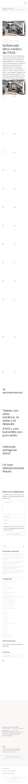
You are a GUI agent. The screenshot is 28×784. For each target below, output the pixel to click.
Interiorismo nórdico (9, 623)
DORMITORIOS (6, 612)
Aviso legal (6, 768)
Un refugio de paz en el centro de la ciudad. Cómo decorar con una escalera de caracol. (13, 563)
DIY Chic (5, 610)
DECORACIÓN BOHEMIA (9, 592)
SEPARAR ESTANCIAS (8, 636)
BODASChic (6, 586)
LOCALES (5, 627)
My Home (5, 631)
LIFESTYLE (5, 625)
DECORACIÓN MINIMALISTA (10, 602)
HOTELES (5, 614)
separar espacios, (7, 61)
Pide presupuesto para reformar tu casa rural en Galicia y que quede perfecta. (13, 558)
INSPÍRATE (5, 619)
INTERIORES (16, 40)
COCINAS (5, 590)
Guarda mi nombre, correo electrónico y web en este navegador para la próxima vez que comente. (14, 528)
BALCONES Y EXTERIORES (9, 581)
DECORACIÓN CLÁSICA (8, 594)
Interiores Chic (9, 43)
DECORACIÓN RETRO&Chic (9, 608)
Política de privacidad (9, 771)
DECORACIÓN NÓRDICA (8, 40)
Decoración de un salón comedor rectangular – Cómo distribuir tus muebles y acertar (13, 572)
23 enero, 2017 (6, 39)
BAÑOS (4, 583)
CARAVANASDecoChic (8, 588)
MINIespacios (6, 629)
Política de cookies (8, 773)
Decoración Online (8, 606)
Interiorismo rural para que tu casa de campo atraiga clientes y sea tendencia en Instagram (13, 567)
